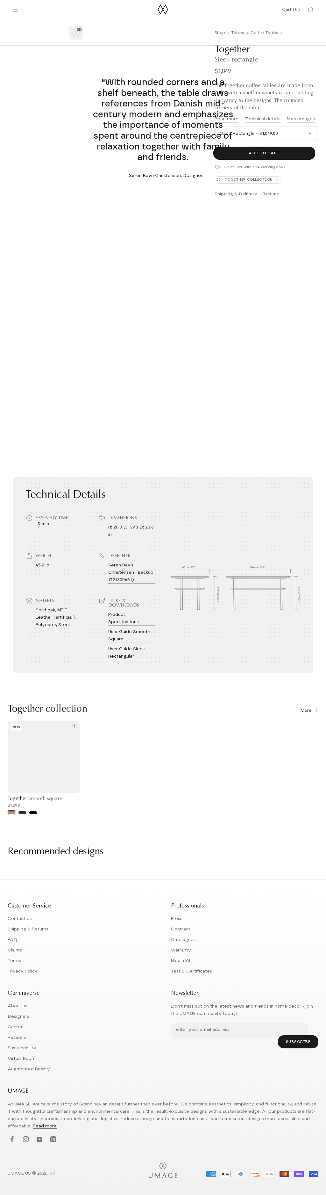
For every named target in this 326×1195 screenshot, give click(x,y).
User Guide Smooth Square (129, 635)
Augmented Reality (29, 1069)
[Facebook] (11, 1139)
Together (35, 798)
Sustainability (22, 1048)
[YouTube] (38, 1139)
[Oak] (11, 812)
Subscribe (298, 1042)
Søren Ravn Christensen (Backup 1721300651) (130, 572)
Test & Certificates (191, 971)
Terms (14, 960)
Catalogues (183, 939)
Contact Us (20, 918)
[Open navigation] (15, 9)
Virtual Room (22, 1058)
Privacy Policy (23, 971)
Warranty (181, 950)
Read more (45, 1126)
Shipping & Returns (28, 929)
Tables (237, 33)
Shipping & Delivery (236, 194)
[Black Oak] (33, 812)
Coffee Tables (264, 33)
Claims (15, 950)
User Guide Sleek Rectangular (126, 653)
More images (301, 119)
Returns (270, 194)
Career (15, 1027)
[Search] (310, 9)
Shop (220, 33)
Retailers (17, 1037)
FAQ (12, 939)
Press (176, 918)
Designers (18, 1016)
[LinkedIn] (52, 1139)
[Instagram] (25, 1139)
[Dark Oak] (22, 812)
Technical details (262, 119)
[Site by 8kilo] (52, 1174)
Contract (180, 929)
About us (17, 1006)
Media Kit (181, 960)
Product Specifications (123, 618)
